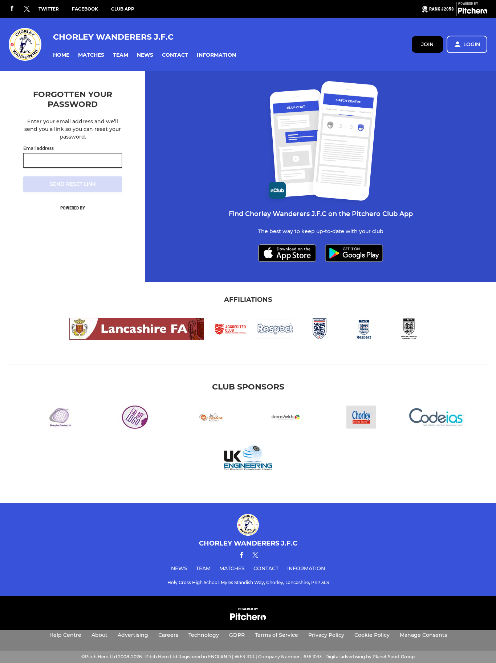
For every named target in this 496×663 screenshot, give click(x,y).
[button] (61, 55)
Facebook (85, 9)
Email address (38, 148)
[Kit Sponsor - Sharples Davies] (59, 418)
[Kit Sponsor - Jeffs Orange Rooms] (210, 418)
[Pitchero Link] (472, 12)
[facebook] (12, 8)
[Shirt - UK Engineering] (248, 458)
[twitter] (27, 9)
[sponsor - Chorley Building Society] (361, 418)
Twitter (48, 9)
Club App (122, 9)
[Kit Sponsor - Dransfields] (286, 418)
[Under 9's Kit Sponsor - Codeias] (437, 418)
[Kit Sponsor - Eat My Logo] (135, 418)
